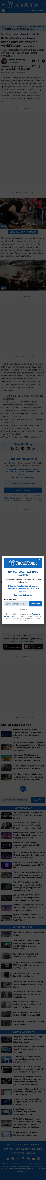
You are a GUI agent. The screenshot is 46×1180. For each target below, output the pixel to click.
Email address (10, 599)
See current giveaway (23, 595)
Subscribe (35, 604)
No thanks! (23, 610)
